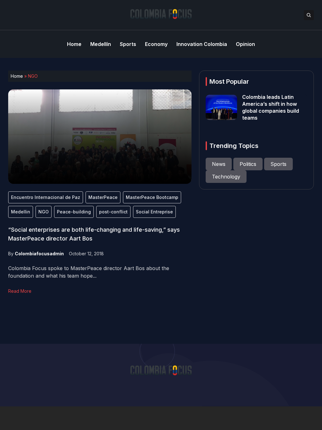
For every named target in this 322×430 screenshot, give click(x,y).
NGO (43, 211)
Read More (19, 291)
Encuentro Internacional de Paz (45, 197)
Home (17, 76)
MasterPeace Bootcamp (152, 197)
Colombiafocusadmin (39, 253)
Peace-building (74, 211)
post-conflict (113, 211)
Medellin (20, 211)
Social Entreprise (154, 211)
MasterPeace (103, 197)
